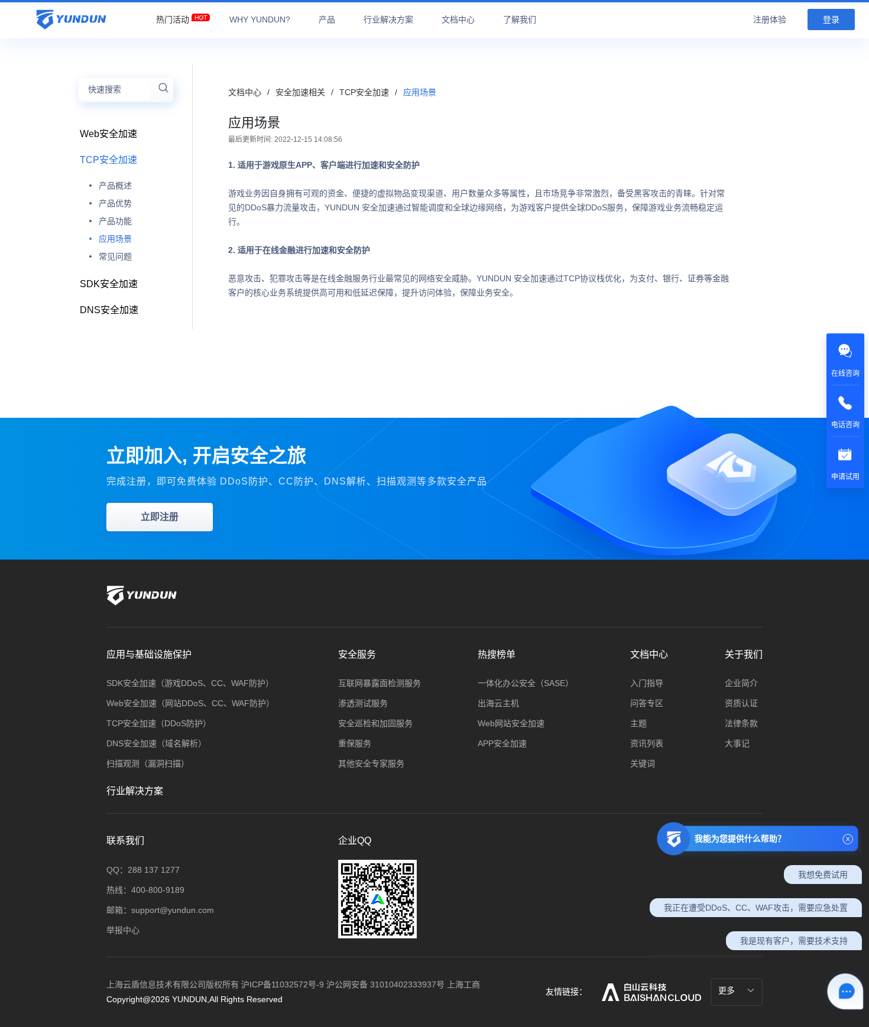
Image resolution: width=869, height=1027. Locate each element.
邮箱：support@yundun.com (160, 910)
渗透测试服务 (363, 703)
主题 (638, 723)
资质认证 (741, 703)
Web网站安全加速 (511, 723)
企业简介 (741, 683)
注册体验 (769, 19)
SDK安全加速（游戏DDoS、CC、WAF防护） (190, 683)
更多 (727, 990)
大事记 (737, 743)
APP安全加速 (502, 743)
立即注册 (160, 517)
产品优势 (115, 203)
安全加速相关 (301, 92)
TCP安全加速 (365, 92)
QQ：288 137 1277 (143, 870)
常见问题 (115, 256)
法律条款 (741, 723)
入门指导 (646, 683)
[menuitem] (172, 16)
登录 (831, 19)
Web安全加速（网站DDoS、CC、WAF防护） (190, 703)
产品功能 (115, 221)
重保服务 (354, 743)
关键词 (642, 763)
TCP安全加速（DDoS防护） (158, 723)
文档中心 (244, 92)
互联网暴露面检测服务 (379, 683)
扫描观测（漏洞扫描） (147, 763)
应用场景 (115, 238)
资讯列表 (646, 743)
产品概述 (115, 185)
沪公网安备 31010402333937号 (386, 984)
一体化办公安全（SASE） (525, 683)
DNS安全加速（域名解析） (156, 743)
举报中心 (123, 930)
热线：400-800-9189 (145, 890)
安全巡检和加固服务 (375, 723)
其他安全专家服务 (371, 763)
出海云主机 (498, 703)
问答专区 (646, 703)
